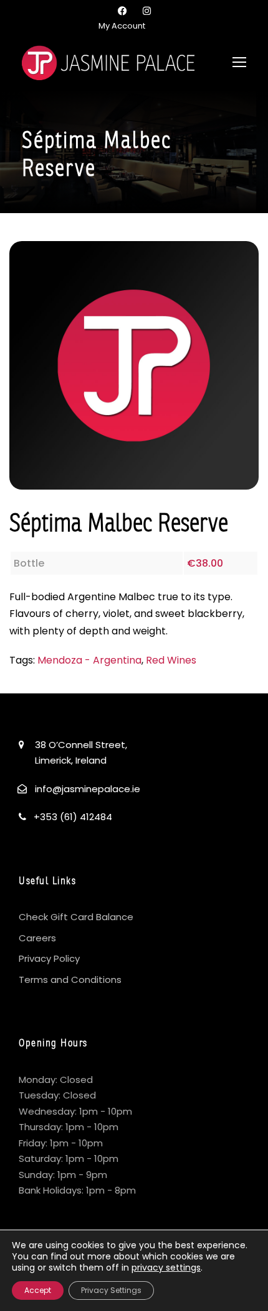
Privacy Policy (49, 958)
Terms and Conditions (70, 979)
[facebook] (122, 10)
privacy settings (166, 1267)
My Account (121, 26)
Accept (37, 1290)
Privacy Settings (111, 1290)
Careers (37, 937)
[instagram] (147, 10)
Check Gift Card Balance (76, 916)
